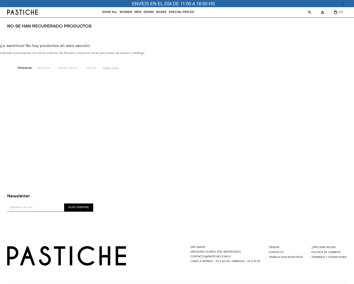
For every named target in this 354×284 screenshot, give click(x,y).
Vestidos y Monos (68, 68)
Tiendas (274, 247)
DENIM (149, 12)
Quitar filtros (111, 68)
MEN (137, 12)
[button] (309, 12)
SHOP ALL (109, 12)
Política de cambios (325, 252)
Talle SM (91, 68)
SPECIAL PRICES (181, 12)
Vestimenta (43, 68)
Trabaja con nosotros (286, 257)
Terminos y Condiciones (329, 257)
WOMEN (125, 12)
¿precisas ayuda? (323, 247)
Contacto (276, 252)
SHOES (161, 12)
